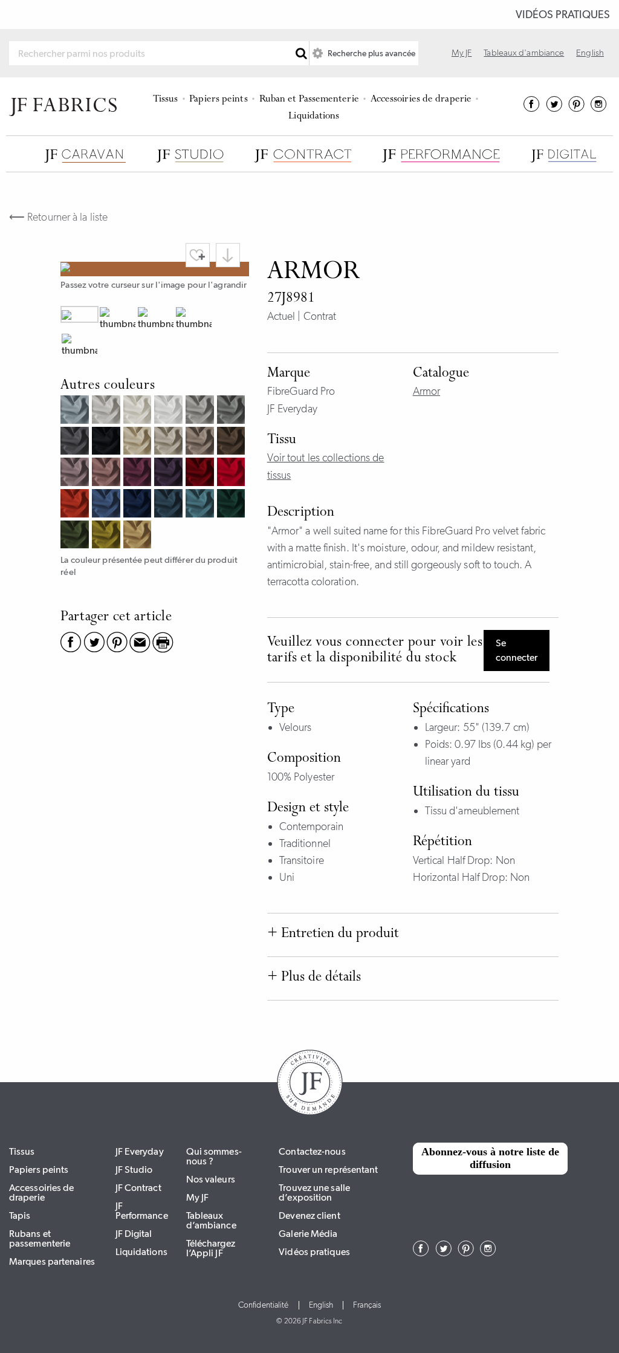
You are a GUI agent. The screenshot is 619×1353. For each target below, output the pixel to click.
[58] (170, 473)
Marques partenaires (52, 1261)
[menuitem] (167, 97)
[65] (201, 505)
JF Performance (141, 1210)
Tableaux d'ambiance (524, 52)
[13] (139, 536)
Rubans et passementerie (39, 1238)
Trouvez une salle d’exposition (314, 1192)
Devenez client (309, 1215)
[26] (76, 505)
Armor (427, 391)
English (590, 52)
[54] (76, 473)
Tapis (20, 1215)
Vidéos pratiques (563, 14)
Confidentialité (263, 1305)
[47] (139, 473)
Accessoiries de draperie (421, 99)
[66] (107, 505)
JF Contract (138, 1187)
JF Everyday (139, 1151)
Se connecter (516, 650)
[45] (232, 473)
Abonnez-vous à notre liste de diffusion (490, 1158)
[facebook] (531, 108)
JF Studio (134, 1169)
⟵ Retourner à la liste (58, 217)
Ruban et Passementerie (309, 99)
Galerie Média (308, 1233)
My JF (462, 52)
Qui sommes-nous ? (214, 1156)
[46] (201, 473)
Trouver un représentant (328, 1169)
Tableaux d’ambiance (211, 1220)
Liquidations (313, 116)
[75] (107, 536)
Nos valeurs (210, 1179)
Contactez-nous (312, 1151)
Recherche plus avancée (370, 53)
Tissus (165, 99)
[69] (139, 505)
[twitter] (554, 108)
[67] (170, 505)
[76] (76, 536)
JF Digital (133, 1233)
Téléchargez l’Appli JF (210, 1248)
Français (367, 1305)
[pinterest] (576, 108)
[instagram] (599, 108)
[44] (107, 473)
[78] (232, 505)
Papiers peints (218, 99)
